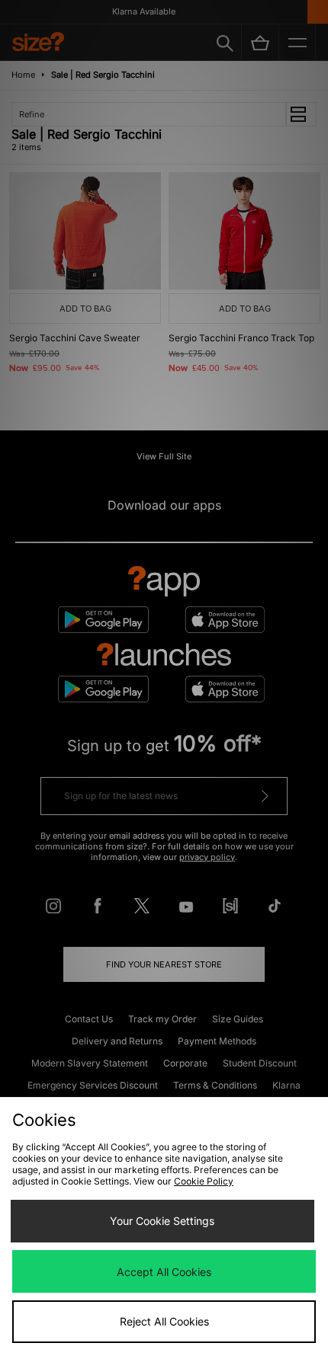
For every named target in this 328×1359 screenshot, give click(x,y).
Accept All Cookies (164, 1271)
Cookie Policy (203, 1181)
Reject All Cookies (164, 1321)
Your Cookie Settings (162, 1220)
